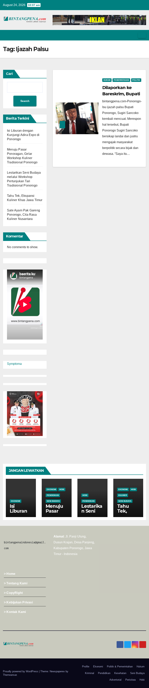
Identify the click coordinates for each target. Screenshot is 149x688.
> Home (9, 573)
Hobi (61, 489)
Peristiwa (130, 679)
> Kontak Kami (15, 612)
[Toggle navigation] (142, 35)
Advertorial (115, 679)
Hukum (106, 80)
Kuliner (122, 495)
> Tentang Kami (15, 583)
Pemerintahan (121, 80)
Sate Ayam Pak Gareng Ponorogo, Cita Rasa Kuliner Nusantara (23, 215)
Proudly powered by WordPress (21, 671)
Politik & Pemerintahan (120, 666)
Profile (85, 666)
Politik (136, 80)
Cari (9, 74)
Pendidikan (53, 495)
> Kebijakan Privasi (18, 602)
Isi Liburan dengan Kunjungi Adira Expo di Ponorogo (23, 135)
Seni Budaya (53, 501)
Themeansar (10, 674)
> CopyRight (13, 592)
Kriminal (89, 673)
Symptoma (14, 363)
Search (24, 100)
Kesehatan (120, 673)
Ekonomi (15, 501)
